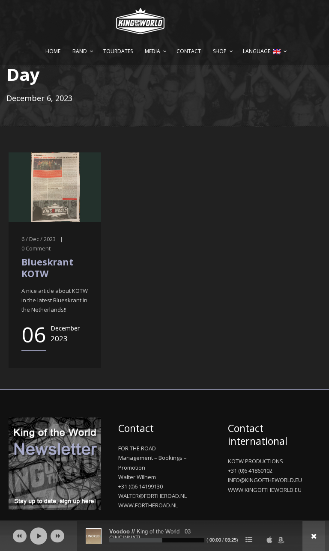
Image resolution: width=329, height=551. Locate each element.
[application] (164, 536)
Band (79, 51)
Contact (188, 51)
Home (52, 51)
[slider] (156, 540)
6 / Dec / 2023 (38, 239)
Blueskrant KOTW (47, 268)
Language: (258, 51)
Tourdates (118, 51)
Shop (220, 51)
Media (152, 51)
